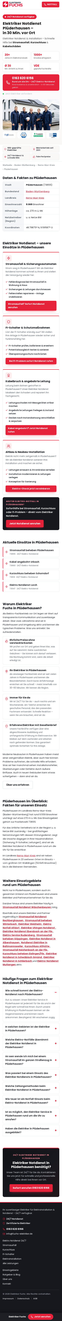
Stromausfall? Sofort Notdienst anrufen (26, 305)
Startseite (7, 165)
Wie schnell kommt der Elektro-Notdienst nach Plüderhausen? (24, 992)
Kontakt (7, 1283)
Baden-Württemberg (24, 165)
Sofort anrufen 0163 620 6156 (31, 1188)
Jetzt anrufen (42, 1316)
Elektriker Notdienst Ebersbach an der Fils (28, 931)
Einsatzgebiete (11, 1270)
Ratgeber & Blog (11, 1274)
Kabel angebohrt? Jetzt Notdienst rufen (28, 430)
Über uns (7, 1279)
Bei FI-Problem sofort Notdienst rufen (31, 360)
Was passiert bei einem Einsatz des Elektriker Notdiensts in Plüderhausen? (28, 1075)
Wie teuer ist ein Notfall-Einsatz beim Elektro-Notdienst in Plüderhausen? (27, 1100)
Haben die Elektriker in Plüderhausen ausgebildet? (27, 1130)
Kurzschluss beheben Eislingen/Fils (24, 953)
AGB (35, 1298)
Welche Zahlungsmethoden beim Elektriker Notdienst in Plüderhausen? (27, 1087)
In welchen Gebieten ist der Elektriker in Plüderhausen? (27, 1028)
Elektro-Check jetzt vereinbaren (31, 488)
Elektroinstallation (12, 1258)
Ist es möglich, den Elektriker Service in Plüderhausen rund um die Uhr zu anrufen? (28, 1115)
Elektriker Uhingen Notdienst (38, 927)
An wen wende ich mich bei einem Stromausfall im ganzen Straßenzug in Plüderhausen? (28, 1060)
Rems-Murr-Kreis (46, 165)
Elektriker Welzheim (30, 924)
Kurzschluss (9, 1249)
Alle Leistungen (11, 1263)
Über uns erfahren (17, 785)
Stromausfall (9, 1245)
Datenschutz (23, 1298)
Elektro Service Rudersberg (19, 935)
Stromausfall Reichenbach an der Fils (25, 949)
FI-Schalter (8, 1254)
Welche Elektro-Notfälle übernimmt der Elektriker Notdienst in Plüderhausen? (26, 1043)
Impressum (8, 1298)
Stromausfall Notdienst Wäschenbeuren (27, 907)
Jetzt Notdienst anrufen (24, 523)
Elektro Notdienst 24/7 (14, 1240)
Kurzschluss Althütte (37, 946)
